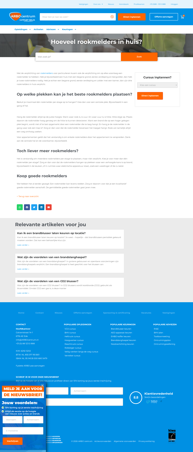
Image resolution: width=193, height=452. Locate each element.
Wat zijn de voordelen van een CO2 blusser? (47, 281)
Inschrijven (12, 441)
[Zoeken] (112, 16)
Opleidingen (21, 29)
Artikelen (38, 29)
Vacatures (146, 313)
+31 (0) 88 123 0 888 (25, 343)
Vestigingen (83, 4)
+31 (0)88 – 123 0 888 (158, 4)
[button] (20, 207)
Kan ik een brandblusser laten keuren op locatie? (51, 233)
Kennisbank (124, 4)
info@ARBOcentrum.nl (27, 340)
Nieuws (111, 4)
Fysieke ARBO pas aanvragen (30, 365)
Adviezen (51, 29)
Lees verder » (23, 245)
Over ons (96, 4)
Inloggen (174, 4)
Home (21, 313)
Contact (39, 313)
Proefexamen (139, 4)
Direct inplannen (150, 95)
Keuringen (67, 29)
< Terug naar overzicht (28, 196)
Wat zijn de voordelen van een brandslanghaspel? (52, 257)
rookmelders (46, 73)
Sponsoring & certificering (116, 313)
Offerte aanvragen (83, 313)
